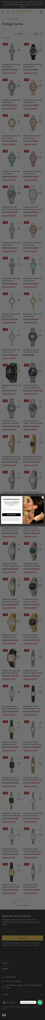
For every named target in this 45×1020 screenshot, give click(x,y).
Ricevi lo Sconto (11, 514)
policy (19, 520)
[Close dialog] (43, 497)
